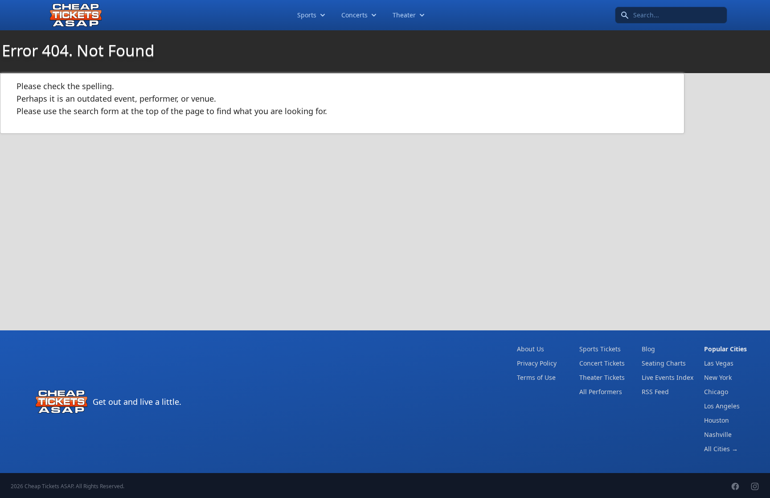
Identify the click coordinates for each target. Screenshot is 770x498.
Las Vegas (718, 363)
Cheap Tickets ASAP (49, 486)
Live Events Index (667, 377)
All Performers (600, 391)
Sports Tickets (600, 349)
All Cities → (721, 448)
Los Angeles (722, 406)
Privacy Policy (537, 363)
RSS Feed (655, 391)
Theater (404, 15)
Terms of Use (536, 377)
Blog (648, 349)
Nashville (718, 434)
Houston (716, 420)
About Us (530, 349)
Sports (306, 15)
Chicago (716, 391)
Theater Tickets (602, 377)
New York (718, 377)
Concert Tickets (602, 363)
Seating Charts (664, 363)
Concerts (354, 15)
